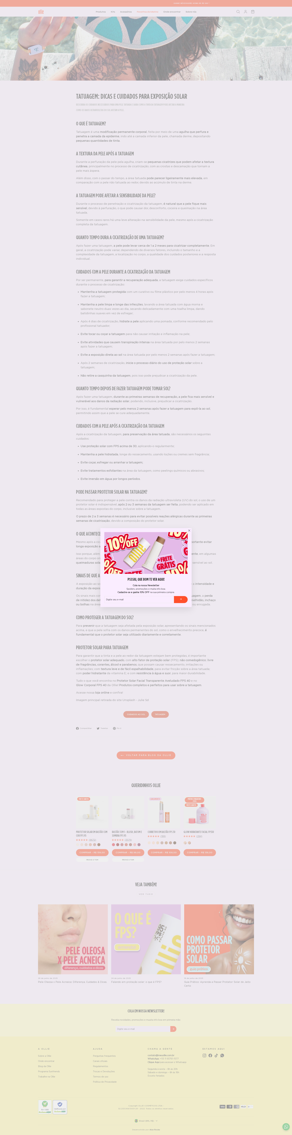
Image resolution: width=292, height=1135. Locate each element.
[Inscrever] (181, 599)
